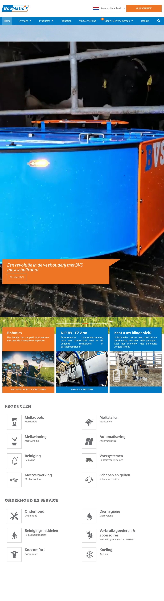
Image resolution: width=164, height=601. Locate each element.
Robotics (66, 20)
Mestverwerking (87, 20)
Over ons (23, 20)
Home (7, 20)
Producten (44, 20)
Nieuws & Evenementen (117, 20)
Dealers (145, 20)
